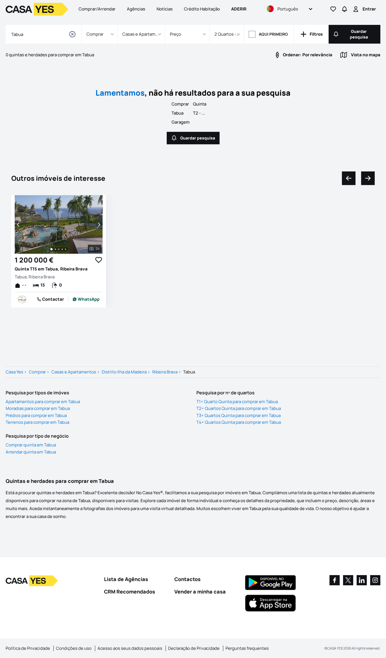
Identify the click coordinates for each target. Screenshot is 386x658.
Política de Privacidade (28, 648)
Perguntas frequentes (247, 648)
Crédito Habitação (202, 9)
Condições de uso (74, 648)
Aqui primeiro (273, 34)
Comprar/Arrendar (97, 9)
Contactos (187, 579)
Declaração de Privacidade (194, 648)
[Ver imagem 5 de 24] (65, 249)
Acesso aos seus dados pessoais (129, 648)
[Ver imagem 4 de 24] (62, 249)
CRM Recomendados (129, 591)
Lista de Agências (126, 579)
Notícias (165, 9)
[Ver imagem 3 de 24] (58, 249)
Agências (136, 9)
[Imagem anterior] (19, 224)
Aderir (238, 9)
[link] (86, 299)
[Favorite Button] (99, 260)
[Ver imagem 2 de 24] (55, 249)
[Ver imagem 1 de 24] (51, 249)
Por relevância (307, 55)
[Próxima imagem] (99, 224)
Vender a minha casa (200, 591)
